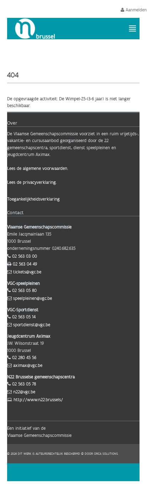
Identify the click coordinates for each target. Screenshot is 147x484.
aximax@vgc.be (27, 365)
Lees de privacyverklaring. (32, 182)
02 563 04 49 (25, 264)
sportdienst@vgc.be (31, 324)
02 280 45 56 (24, 357)
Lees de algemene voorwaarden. (37, 168)
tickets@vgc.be (27, 271)
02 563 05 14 (24, 316)
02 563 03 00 (24, 256)
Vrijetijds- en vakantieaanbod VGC (86, 55)
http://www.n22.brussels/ (38, 399)
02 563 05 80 (24, 290)
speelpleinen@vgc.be (32, 298)
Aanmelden (135, 9)
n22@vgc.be (24, 391)
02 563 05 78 (24, 384)
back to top (73, 472)
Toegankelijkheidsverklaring (33, 199)
